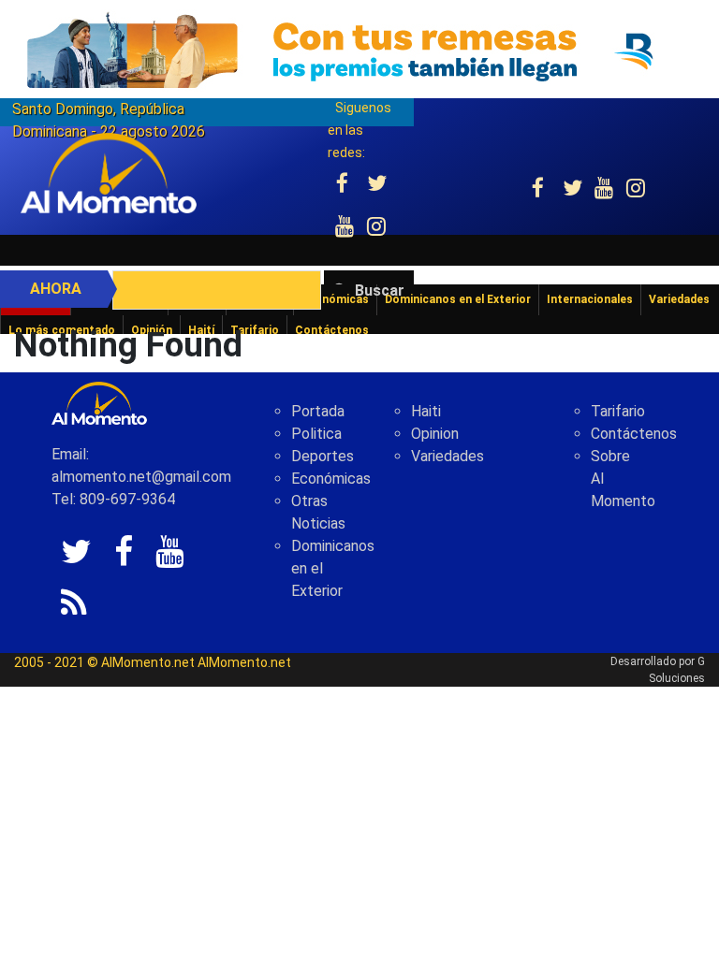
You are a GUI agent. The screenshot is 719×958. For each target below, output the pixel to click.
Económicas (331, 478)
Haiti (426, 411)
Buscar (379, 290)
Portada (318, 411)
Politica (316, 434)
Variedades (447, 456)
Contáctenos (634, 434)
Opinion (435, 434)
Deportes (322, 456)
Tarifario (618, 411)
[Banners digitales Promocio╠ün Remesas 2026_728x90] (359, 50)
